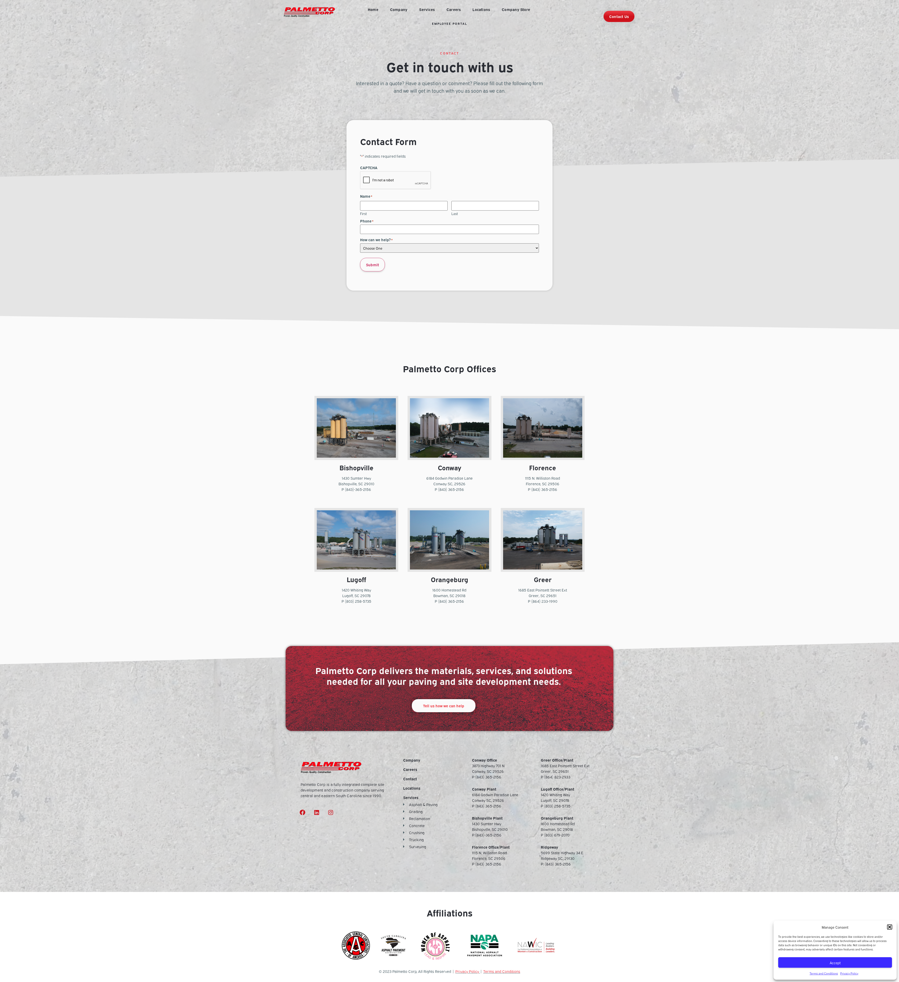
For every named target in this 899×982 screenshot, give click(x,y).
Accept (835, 962)
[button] (889, 927)
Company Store (516, 9)
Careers (453, 9)
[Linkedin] (316, 812)
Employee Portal (449, 23)
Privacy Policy (849, 973)
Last (454, 213)
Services (427, 9)
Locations (481, 9)
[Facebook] (302, 812)
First (363, 213)
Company (398, 9)
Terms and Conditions (824, 973)
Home (373, 9)
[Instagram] (330, 812)
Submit (372, 264)
